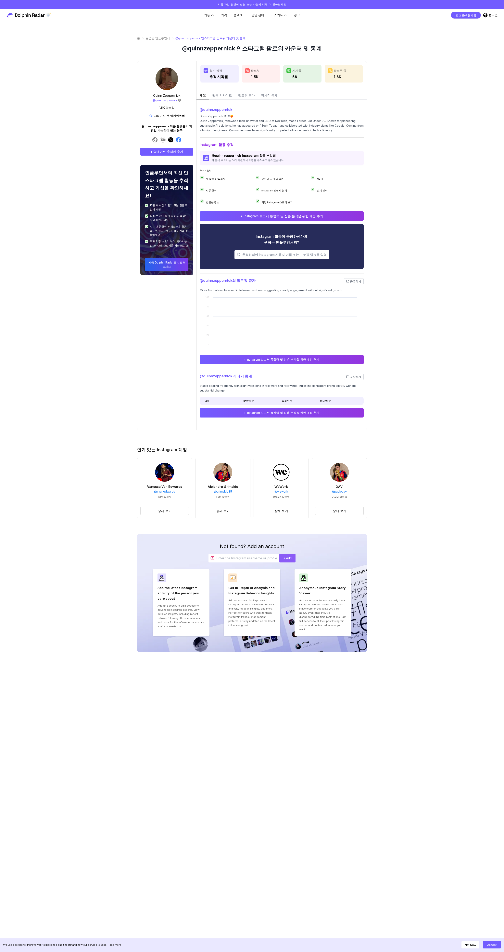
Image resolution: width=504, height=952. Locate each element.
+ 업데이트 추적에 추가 (166, 152)
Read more (114, 944)
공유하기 (355, 281)
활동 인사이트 (222, 95)
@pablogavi (339, 491)
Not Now (470, 944)
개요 (203, 95)
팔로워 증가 (246, 95)
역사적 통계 (269, 95)
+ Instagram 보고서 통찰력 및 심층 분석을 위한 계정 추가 (281, 216)
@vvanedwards (164, 491)
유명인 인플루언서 (157, 38)
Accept (492, 944)
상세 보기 (164, 511)
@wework (281, 491)
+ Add (287, 558)
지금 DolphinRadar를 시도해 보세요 (166, 264)
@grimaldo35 (223, 491)
